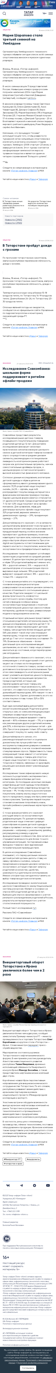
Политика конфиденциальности (16, 1345)
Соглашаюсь (28, 1368)
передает (33, 1045)
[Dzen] (34, 1185)
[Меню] (51, 13)
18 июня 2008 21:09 (46, 30)
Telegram (43, 179)
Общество (6, 30)
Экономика (7, 363)
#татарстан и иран (13, 1164)
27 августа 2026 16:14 (45, 957)
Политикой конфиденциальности (32, 1363)
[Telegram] (21, 1185)
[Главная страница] (29, 13)
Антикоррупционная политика (15, 1329)
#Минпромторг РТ (12, 1159)
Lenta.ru (32, 98)
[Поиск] (4, 13)
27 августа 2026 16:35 (25, 364)
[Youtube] (48, 1185)
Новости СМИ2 (13, 220)
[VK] (8, 1185)
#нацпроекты (33, 1159)
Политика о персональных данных (17, 1324)
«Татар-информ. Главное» (24, 171)
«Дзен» (32, 179)
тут (34, 908)
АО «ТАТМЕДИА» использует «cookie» (18, 1333)
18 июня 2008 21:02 (46, 241)
